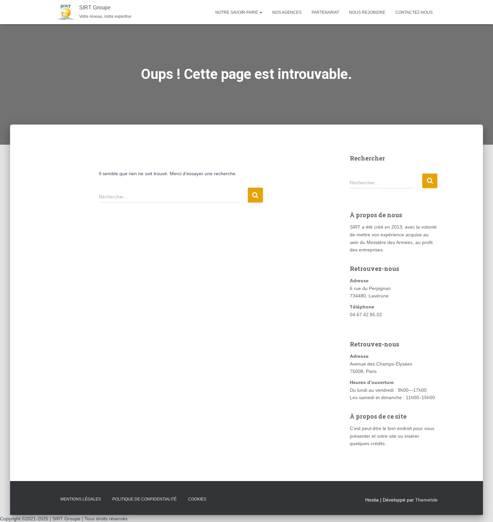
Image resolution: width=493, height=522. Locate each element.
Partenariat (325, 12)
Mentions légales (80, 499)
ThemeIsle (426, 500)
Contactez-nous (414, 12)
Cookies (197, 499)
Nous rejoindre (367, 12)
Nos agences (287, 12)
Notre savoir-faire (237, 12)
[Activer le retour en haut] (479, 508)
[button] (260, 12)
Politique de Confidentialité (144, 499)
